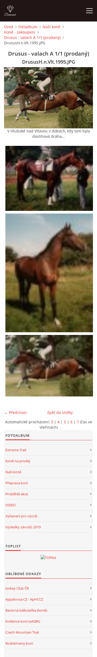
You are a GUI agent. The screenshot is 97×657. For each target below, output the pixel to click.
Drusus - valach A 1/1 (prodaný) (32, 37)
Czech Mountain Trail (22, 632)
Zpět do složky (60, 412)
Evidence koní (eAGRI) (22, 621)
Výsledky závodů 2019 (23, 527)
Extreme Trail (15, 449)
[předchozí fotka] (13, 97)
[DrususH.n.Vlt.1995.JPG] (49, 365)
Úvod (8, 26)
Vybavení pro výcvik (21, 516)
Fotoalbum (27, 26)
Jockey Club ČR (17, 588)
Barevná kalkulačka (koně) (26, 610)
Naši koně (51, 26)
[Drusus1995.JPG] (49, 273)
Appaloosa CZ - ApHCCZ (24, 599)
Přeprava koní (16, 483)
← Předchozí (15, 412)
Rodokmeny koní (19, 643)
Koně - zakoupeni (19, 32)
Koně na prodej (17, 461)
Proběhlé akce (16, 494)
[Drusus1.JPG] (49, 178)
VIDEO (10, 505)
